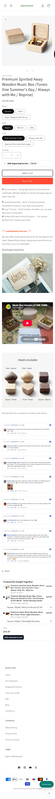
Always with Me (36, 138)
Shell (20, 111)
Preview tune (46, 784)
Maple (7, 127)
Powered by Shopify (35, 789)
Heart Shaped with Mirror (16, 117)
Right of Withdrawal (13, 756)
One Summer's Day (13, 138)
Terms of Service (12, 739)
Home (7, 675)
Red (32, 127)
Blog (7, 705)
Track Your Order (12, 693)
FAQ (7, 699)
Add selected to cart (13, 637)
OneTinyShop (23, 789)
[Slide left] (22, 71)
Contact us (10, 711)
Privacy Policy (11, 733)
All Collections (11, 681)
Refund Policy (11, 727)
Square (8, 111)
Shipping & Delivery (13, 687)
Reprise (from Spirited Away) (18, 144)
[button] (5, 6)
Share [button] (7, 571)
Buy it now (27, 181)
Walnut (20, 127)
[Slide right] (33, 71)
